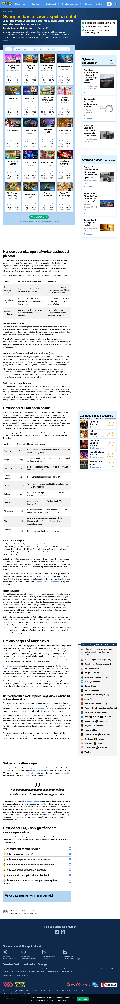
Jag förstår (82, 999)
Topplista (6, 28)
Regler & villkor (22, 975)
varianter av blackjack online (47, 582)
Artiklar (99, 4)
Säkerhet (41, 28)
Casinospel (51, 4)
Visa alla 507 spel (39, 217)
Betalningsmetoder (70, 4)
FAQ (48, 28)
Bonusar (35, 4)
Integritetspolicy (9, 975)
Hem (4, 11)
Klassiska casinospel (44, 708)
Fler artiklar (111, 160)
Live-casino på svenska (12, 666)
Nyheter (88, 4)
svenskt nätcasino (34, 801)
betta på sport (18, 426)
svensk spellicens (36, 770)
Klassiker (15, 28)
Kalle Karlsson (55, 221)
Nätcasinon (20, 4)
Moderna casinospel (28, 28)
